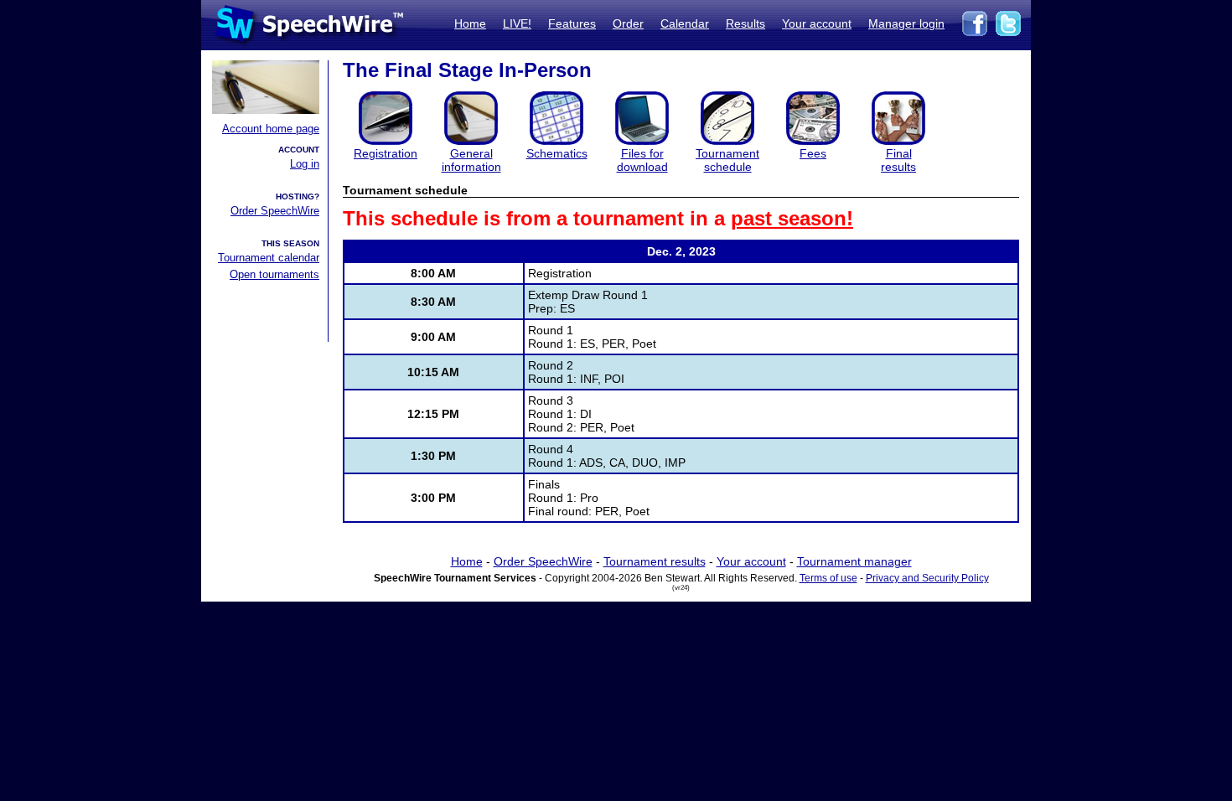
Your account (817, 23)
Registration (385, 153)
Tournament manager (854, 561)
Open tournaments (274, 274)
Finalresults (898, 160)
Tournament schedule (727, 160)
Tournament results (654, 561)
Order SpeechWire (274, 210)
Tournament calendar (268, 257)
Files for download (642, 160)
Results (745, 23)
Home (470, 23)
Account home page (270, 128)
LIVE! (517, 23)
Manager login (906, 23)
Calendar (684, 23)
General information (471, 160)
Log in (304, 164)
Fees (813, 153)
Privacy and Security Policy (927, 578)
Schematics (557, 153)
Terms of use (828, 578)
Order (628, 23)
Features (572, 23)
